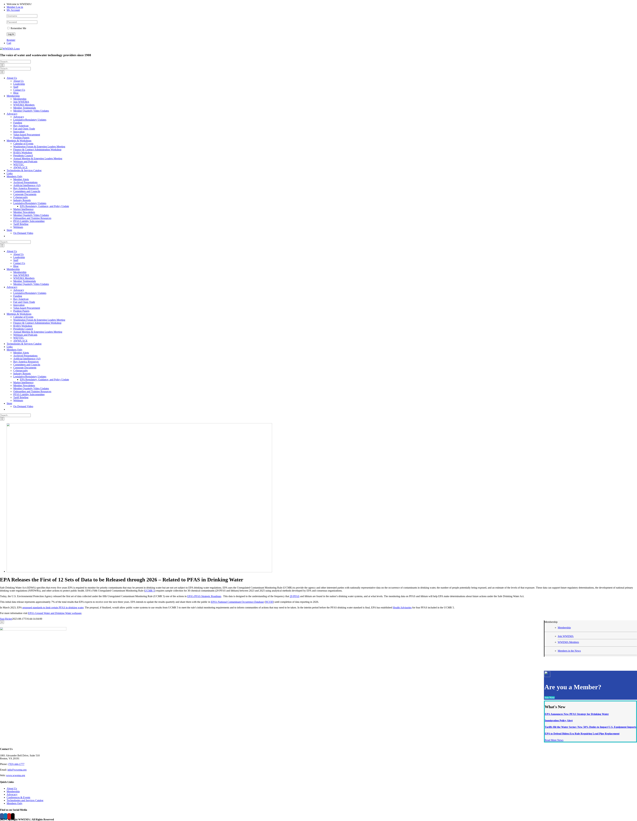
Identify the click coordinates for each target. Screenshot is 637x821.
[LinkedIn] (5, 816)
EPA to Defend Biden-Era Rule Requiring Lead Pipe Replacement (582, 733)
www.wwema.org (15, 775)
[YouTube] (9, 816)
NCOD (269, 601)
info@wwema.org (17, 769)
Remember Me (18, 28)
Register (11, 40)
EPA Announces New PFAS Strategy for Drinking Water (577, 714)
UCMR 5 (150, 590)
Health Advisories (402, 607)
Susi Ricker (6, 618)
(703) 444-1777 (16, 764)
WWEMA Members (568, 642)
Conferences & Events (18, 797)
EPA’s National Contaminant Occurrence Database (237, 601)
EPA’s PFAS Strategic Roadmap (204, 596)
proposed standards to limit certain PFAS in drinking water (52, 607)
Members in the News (569, 650)
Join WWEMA (566, 636)
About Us (12, 788)
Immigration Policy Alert (559, 720)
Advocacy (12, 794)
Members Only (14, 803)
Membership (564, 627)
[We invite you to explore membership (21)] (139, 571)
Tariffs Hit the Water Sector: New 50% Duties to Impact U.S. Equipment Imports (590, 727)
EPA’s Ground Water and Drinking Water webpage (54, 613)
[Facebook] (2, 816)
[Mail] (13, 816)
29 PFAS (294, 596)
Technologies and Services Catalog (25, 800)
